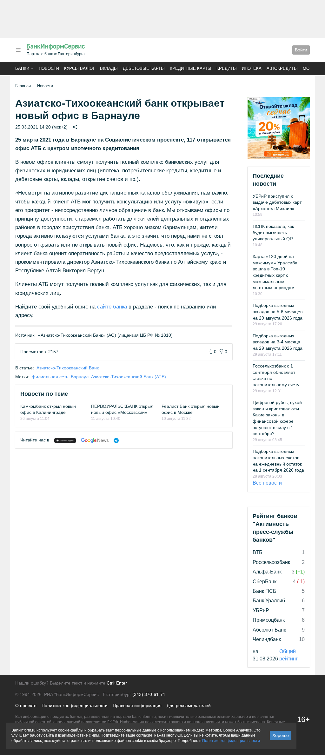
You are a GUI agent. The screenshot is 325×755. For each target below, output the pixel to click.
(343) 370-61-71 (148, 694)
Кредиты (226, 68)
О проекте (25, 705)
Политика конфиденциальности (75, 705)
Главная (23, 85)
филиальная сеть (50, 376)
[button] (18, 50)
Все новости (267, 483)
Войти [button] (301, 49)
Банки (22, 68)
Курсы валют (79, 68)
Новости (49, 68)
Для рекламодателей (189, 705)
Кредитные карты (190, 68)
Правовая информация (137, 705)
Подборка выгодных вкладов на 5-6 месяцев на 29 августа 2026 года (277, 311)
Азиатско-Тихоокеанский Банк (67, 367)
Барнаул (80, 376)
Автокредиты (282, 68)
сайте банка (112, 307)
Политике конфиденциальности (231, 740)
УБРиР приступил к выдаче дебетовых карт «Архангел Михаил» (277, 202)
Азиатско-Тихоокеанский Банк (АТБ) (128, 376)
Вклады (109, 68)
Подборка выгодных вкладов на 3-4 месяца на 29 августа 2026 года (277, 342)
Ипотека (252, 68)
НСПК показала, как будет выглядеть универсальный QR (273, 232)
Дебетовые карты (144, 68)
